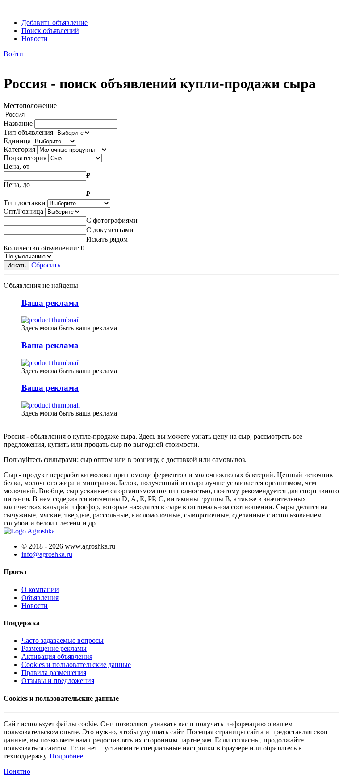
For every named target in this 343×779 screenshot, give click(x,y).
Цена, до (17, 184)
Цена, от (16, 166)
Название (18, 123)
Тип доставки (25, 203)
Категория (19, 149)
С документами (110, 229)
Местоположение (30, 105)
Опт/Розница (23, 211)
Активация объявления (56, 656)
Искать (16, 265)
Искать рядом (107, 239)
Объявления (40, 597)
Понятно (17, 771)
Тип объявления (28, 132)
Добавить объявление (54, 22)
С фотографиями (112, 220)
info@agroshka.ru (46, 554)
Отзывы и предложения (57, 680)
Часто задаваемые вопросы (62, 640)
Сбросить (45, 265)
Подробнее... (69, 756)
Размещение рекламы (54, 648)
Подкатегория (25, 158)
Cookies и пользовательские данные (76, 664)
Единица (17, 141)
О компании (40, 589)
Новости (34, 38)
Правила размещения (53, 672)
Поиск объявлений (50, 30)
